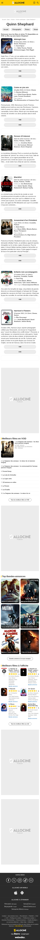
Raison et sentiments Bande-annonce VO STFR (10, 601)
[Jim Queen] (24, 692)
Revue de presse (21, 920)
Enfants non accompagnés (25, 272)
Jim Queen (31, 689)
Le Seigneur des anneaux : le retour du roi (16, 493)
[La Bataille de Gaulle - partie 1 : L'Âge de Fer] (24, 672)
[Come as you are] (6, 94)
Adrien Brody (26, 321)
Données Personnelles (8, 920)
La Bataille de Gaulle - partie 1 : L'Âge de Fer (33, 670)
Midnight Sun (20, 39)
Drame (16, 43)
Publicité (31, 916)
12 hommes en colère (9, 482)
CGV (7, 918)
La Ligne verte (7, 478)
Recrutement (23, 916)
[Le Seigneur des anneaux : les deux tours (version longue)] (7, 449)
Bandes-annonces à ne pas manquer (20, 658)
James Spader (22, 186)
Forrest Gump (7, 471)
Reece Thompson (20, 231)
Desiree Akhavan (22, 92)
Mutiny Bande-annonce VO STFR (10, 627)
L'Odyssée (12, 689)
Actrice (13, 19)
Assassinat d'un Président (25, 220)
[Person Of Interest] (6, 142)
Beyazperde (8, 906)
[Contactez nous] (31, 880)
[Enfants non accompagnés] (6, 278)
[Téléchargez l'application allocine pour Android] (23, 892)
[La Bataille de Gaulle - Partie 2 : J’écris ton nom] (4, 672)
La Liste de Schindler (9, 475)
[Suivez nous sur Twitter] (14, 880)
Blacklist (18, 177)
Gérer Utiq (23, 922)
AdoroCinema (28, 906)
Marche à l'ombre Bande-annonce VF (10, 652)
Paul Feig (19, 278)
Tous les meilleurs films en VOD (20, 500)
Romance (22, 43)
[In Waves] (4, 707)
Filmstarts (7, 904)
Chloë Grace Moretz (24, 94)
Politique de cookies (15, 918)
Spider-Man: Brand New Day (33, 704)
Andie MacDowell (24, 319)
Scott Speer (20, 46)
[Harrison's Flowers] (6, 317)
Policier (22, 140)
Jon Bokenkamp (26, 184)
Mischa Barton (32, 229)
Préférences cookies (28, 918)
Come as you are (21, 87)
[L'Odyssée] (4, 692)
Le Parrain (6, 486)
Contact (4, 916)
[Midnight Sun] (6, 46)
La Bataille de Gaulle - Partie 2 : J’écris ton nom (14, 670)
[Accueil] (18, 2)
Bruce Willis (22, 229)
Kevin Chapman (26, 147)
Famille (30, 276)
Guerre (16, 315)
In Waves (11, 704)
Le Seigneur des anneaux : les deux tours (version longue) (27, 442)
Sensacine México (17, 909)
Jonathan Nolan (26, 143)
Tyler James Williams (29, 282)
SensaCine (27, 904)
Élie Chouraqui (21, 317)
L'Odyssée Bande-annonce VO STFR (30, 652)
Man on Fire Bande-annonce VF (30, 601)
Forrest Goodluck (24, 96)
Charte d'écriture (32, 920)
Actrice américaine (20, 19)
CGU (36, 916)
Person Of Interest (22, 136)
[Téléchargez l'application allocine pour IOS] (17, 892)
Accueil (4, 19)
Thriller (27, 140)
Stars (8, 19)
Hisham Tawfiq (28, 188)
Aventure (17, 276)
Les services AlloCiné (13, 922)
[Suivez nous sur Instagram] (20, 880)
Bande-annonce (13, 686)
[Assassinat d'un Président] (6, 227)
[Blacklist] (6, 184)
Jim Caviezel (22, 145)
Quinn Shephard (31, 19)
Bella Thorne (22, 48)
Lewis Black (22, 280)
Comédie (33, 223)
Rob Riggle (30, 50)
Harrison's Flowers (22, 311)
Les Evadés (6, 489)
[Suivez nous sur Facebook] (8, 880)
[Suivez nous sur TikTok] (25, 880)
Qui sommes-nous (13, 916)
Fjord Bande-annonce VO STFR (30, 627)
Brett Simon (20, 227)
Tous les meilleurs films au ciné (20, 724)
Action (16, 140)
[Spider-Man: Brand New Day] (24, 707)
